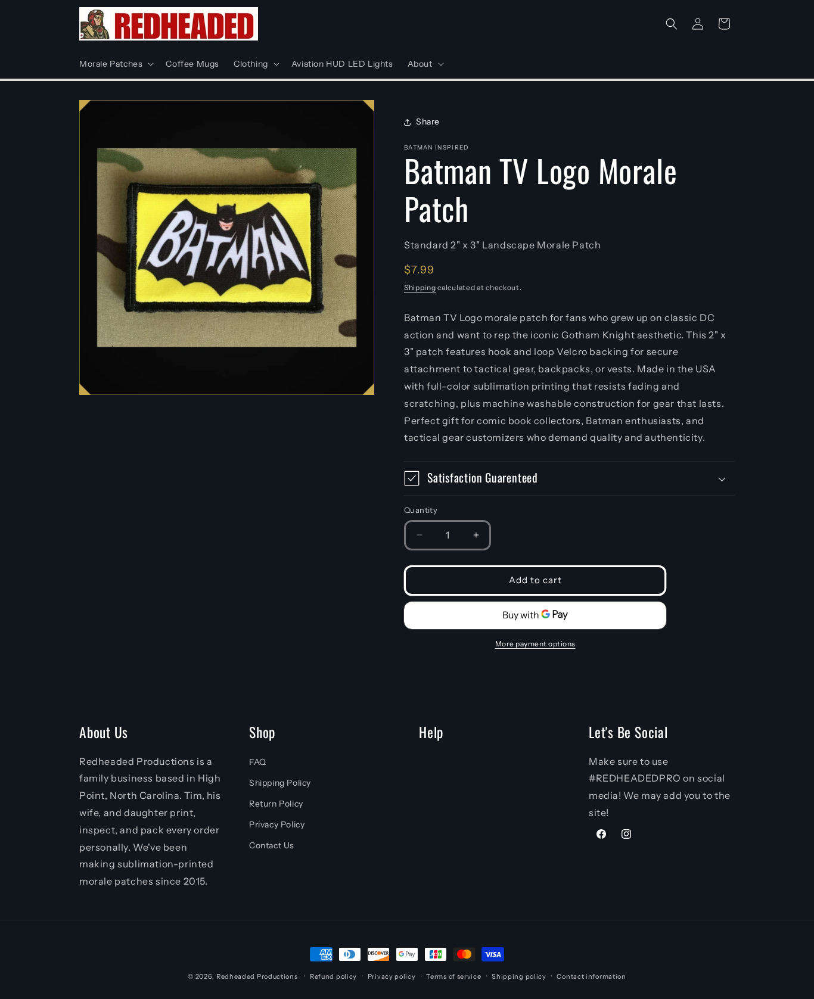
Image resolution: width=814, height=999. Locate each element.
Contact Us (271, 845)
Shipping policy (519, 976)
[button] (115, 63)
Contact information (591, 976)
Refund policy (333, 976)
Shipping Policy (280, 782)
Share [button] (428, 121)
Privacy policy (392, 976)
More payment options (535, 643)
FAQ (257, 762)
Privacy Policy (277, 824)
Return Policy (276, 803)
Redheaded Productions (257, 976)
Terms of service (453, 976)
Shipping (420, 287)
